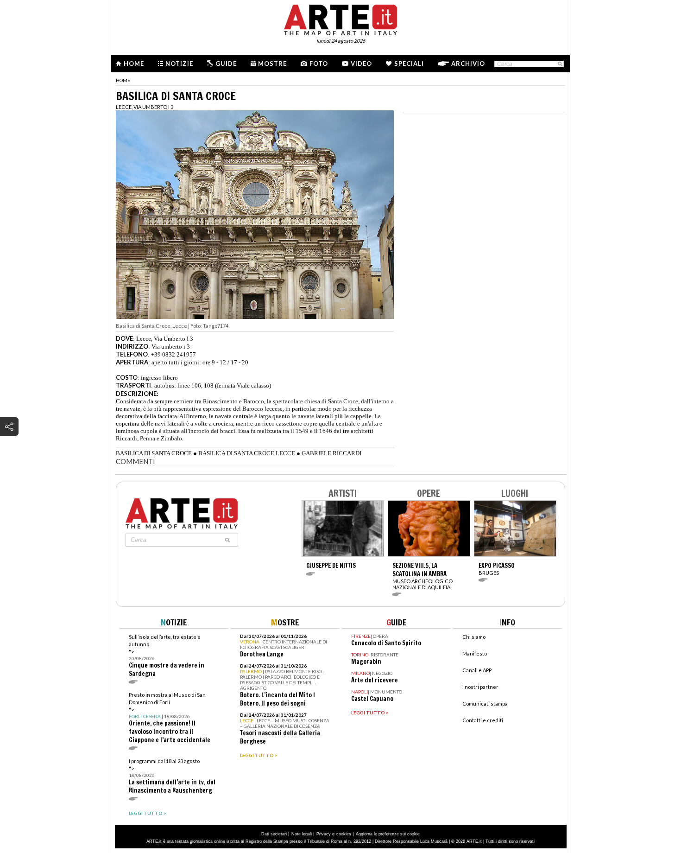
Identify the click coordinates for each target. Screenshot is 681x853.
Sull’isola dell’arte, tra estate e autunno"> (166, 656)
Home (134, 63)
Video (361, 63)
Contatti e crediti (482, 720)
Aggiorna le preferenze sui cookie (388, 834)
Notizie (179, 63)
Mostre (272, 63)
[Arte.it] (340, 18)
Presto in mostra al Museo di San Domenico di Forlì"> (169, 718)
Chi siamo (474, 637)
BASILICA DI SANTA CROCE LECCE (246, 453)
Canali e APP (477, 670)
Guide (226, 63)
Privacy (323, 834)
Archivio (468, 63)
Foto (318, 63)
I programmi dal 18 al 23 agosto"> (172, 776)
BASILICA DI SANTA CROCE (154, 453)
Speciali (409, 63)
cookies (343, 834)
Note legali (301, 834)
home (123, 80)
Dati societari (274, 834)
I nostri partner (480, 687)
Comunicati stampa (485, 703)
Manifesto (474, 653)
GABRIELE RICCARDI (331, 453)
